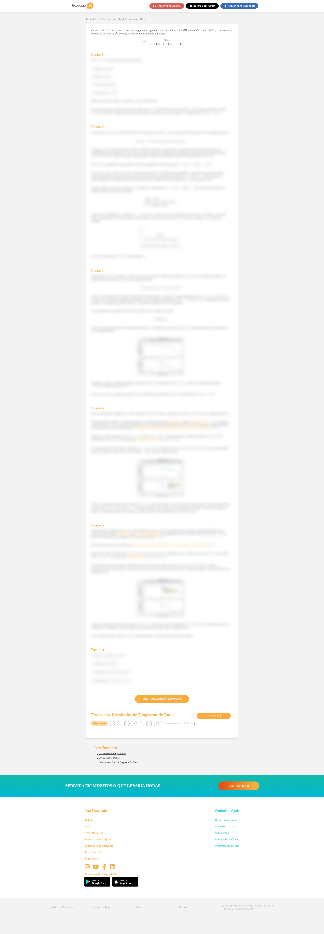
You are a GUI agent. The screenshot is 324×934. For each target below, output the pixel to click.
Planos (139, 907)
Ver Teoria (212, 715)
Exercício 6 (99, 723)
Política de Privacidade (62, 907)
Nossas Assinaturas (226, 820)
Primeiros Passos (225, 826)
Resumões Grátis (94, 852)
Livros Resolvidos (94, 833)
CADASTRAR (238, 786)
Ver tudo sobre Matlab (109, 758)
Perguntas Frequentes (227, 846)
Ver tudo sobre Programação (112, 753)
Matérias (89, 820)
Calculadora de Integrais (98, 839)
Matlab (121, 19)
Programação (108, 19)
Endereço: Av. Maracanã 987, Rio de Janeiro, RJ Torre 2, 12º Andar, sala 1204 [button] (248, 907)
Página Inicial (92, 19)
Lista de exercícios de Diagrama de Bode (118, 762)
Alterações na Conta (226, 839)
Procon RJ (184, 907)
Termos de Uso (101, 907)
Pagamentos (222, 833)
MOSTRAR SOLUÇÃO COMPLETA (162, 699)
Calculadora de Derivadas (98, 846)
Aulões (88, 826)
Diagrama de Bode (136, 19)
